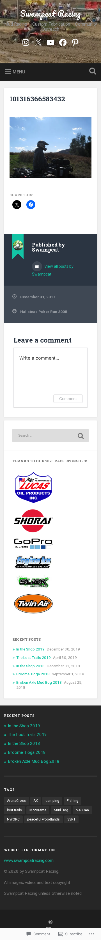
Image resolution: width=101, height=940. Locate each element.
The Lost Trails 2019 (33, 657)
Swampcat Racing (50, 13)
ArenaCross (16, 801)
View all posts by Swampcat (53, 270)
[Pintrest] (75, 41)
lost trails (14, 810)
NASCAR (82, 810)
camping (52, 801)
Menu (19, 71)
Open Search (91, 71)
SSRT (71, 819)
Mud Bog (61, 810)
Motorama (37, 810)
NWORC (13, 819)
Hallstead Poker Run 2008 (43, 311)
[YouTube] (50, 41)
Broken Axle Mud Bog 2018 (39, 682)
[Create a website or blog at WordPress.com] (50, 922)
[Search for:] (50, 435)
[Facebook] (62, 41)
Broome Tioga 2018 (33, 674)
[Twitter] (38, 41)
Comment (68, 398)
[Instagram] (25, 41)
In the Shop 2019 (30, 649)
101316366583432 (37, 98)
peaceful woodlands (43, 819)
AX (35, 801)
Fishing (72, 801)
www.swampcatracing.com (29, 860)
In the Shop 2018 (30, 666)
